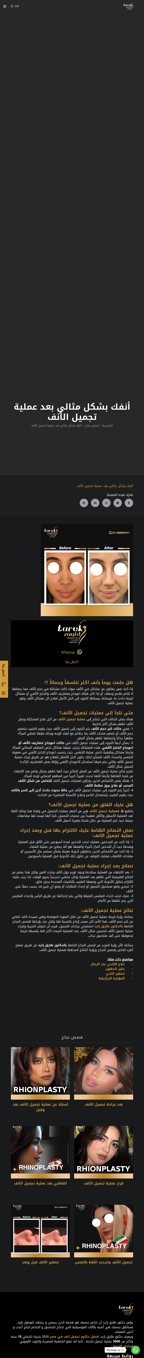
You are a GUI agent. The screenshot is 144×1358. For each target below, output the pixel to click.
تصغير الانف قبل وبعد (40, 1262)
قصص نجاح (92, 426)
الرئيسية (107, 426)
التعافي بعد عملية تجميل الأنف (40, 1183)
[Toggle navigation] (4, 7)
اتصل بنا (72, 661)
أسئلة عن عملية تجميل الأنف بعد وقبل (40, 1107)
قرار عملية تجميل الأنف (103, 1183)
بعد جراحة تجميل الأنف (104, 1104)
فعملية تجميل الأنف (104, 811)
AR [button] (17, 6)
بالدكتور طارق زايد (108, 926)
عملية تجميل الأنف (72, 719)
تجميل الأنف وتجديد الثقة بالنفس (104, 1262)
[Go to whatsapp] (135, 1350)
